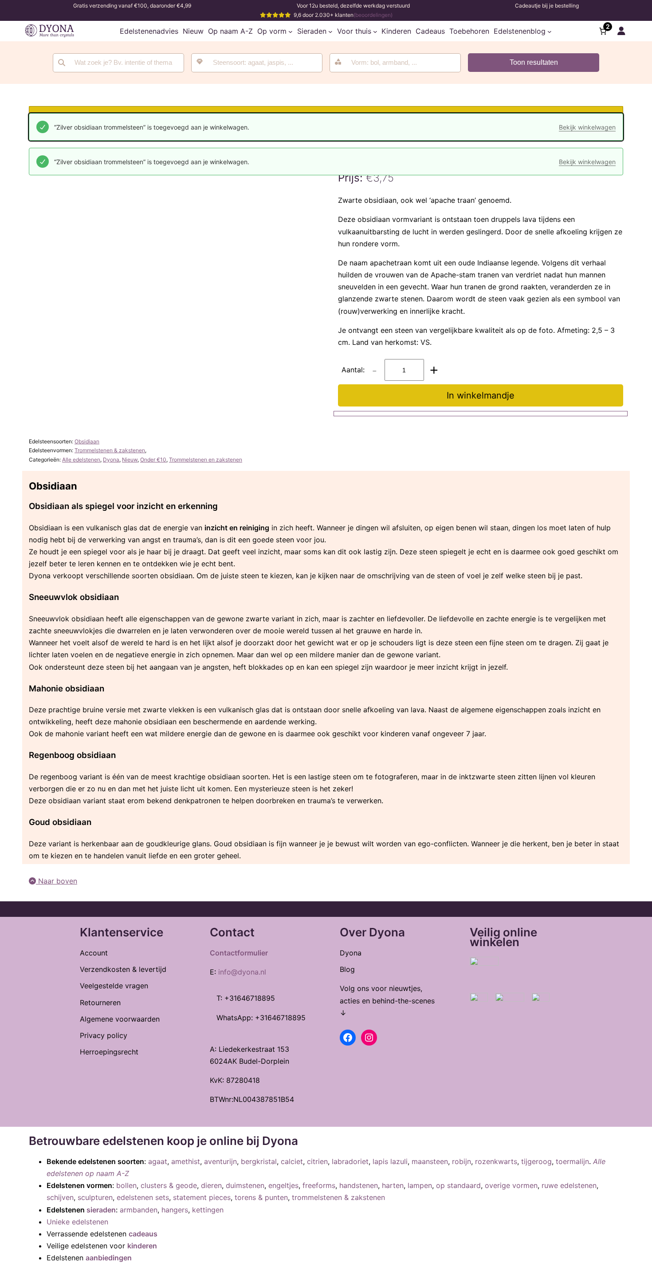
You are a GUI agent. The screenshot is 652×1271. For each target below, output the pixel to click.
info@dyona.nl (242, 971)
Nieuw (129, 459)
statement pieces (202, 1197)
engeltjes (283, 1185)
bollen (126, 1185)
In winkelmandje (481, 395)
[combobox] (256, 62)
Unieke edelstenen (77, 1221)
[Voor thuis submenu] (375, 31)
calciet (292, 1161)
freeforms (318, 1185)
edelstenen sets (143, 1197)
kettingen (208, 1209)
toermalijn (572, 1161)
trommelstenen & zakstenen (338, 1197)
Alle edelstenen (81, 459)
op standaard (458, 1185)
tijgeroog (536, 1161)
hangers (174, 1209)
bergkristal (259, 1161)
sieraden (101, 1209)
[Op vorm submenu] (290, 31)
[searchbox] (263, 62)
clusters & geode (169, 1185)
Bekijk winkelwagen (587, 127)
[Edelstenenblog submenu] (549, 31)
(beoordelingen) (373, 15)
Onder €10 (153, 459)
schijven (60, 1197)
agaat (157, 1161)
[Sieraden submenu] (330, 31)
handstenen (358, 1185)
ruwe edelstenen (569, 1185)
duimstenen (245, 1185)
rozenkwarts (496, 1161)
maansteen (430, 1161)
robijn (461, 1161)
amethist (185, 1161)
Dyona (111, 459)
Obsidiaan (87, 441)
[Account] (621, 31)
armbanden (138, 1209)
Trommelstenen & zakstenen (110, 450)
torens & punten (261, 1197)
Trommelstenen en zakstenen (205, 459)
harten (393, 1185)
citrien (317, 1161)
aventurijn (220, 1161)
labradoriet (350, 1161)
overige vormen (511, 1185)
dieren (211, 1185)
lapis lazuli (390, 1161)
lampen (420, 1185)
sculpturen (95, 1197)
